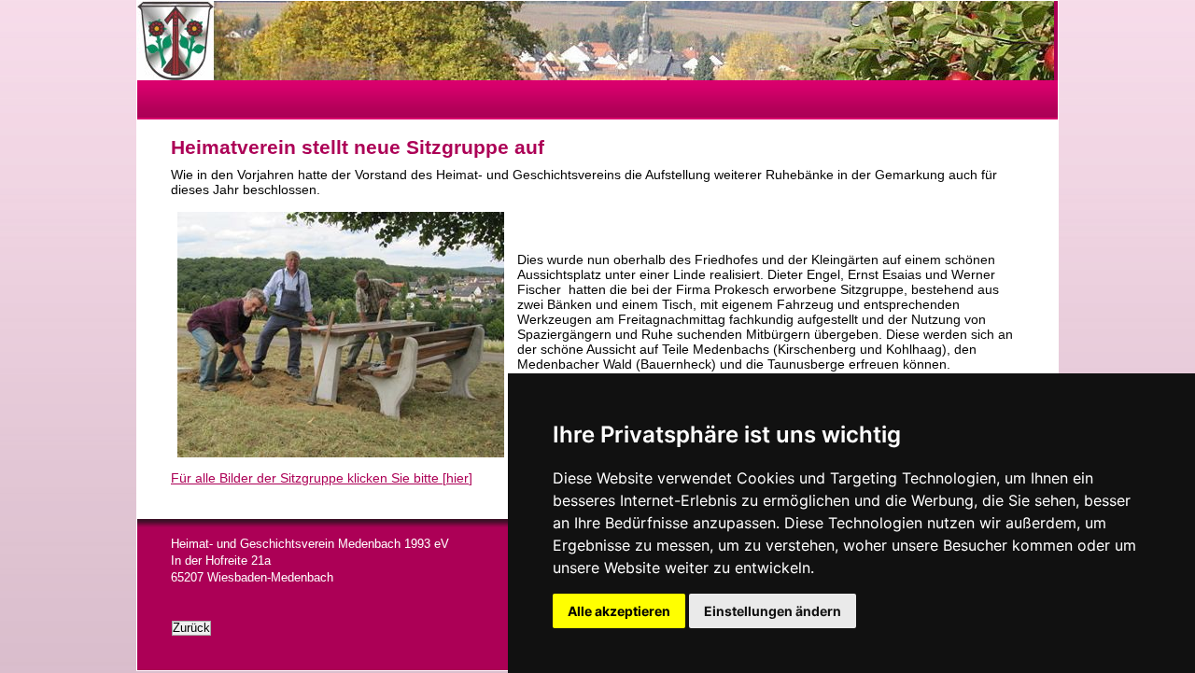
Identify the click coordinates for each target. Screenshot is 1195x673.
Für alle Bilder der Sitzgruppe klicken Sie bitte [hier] (321, 477)
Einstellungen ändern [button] (772, 611)
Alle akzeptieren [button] (619, 611)
